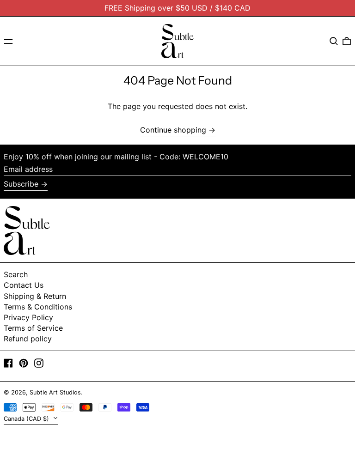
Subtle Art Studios (55, 392)
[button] (333, 41)
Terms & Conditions (38, 306)
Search (16, 274)
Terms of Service (33, 328)
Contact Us (23, 285)
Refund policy (28, 338)
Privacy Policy (28, 317)
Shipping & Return (35, 296)
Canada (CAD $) (27, 418)
